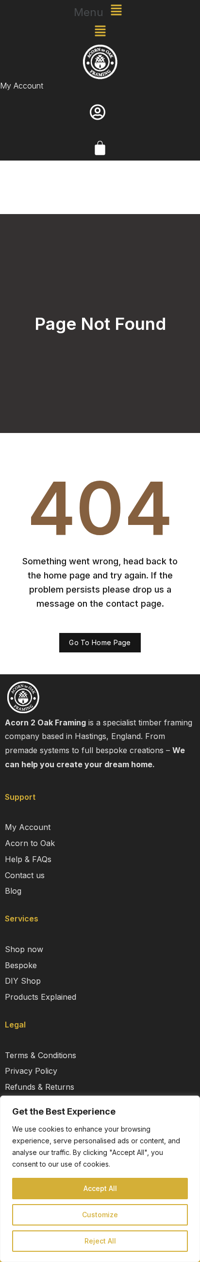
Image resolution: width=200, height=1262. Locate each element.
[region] (100, 1179)
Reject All (100, 1241)
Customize (100, 1214)
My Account (21, 85)
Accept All (100, 1188)
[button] (100, 10)
